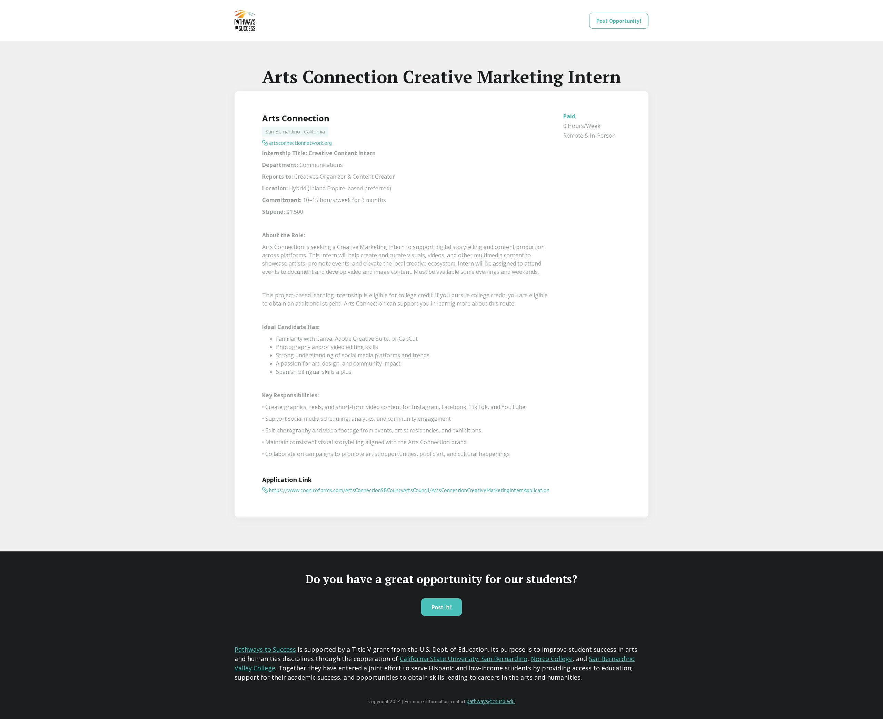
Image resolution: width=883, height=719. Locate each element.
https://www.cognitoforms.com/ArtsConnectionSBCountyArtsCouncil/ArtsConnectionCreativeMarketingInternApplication (409, 490)
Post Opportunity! (618, 20)
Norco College (552, 659)
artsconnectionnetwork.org (300, 142)
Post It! (441, 607)
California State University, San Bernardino (463, 659)
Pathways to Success (265, 649)
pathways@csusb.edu (491, 701)
